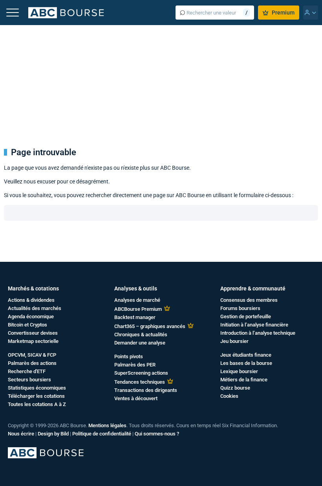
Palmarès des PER (135, 365)
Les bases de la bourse (246, 363)
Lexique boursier (239, 371)
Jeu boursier (234, 341)
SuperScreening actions (141, 373)
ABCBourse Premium (138, 309)
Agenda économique (31, 316)
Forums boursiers (240, 308)
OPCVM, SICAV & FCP (32, 355)
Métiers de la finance (243, 380)
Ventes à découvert (135, 398)
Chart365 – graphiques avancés (149, 326)
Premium (283, 12)
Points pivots (128, 356)
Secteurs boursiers (29, 380)
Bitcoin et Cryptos (27, 325)
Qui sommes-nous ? (157, 434)
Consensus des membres (249, 300)
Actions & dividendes (31, 300)
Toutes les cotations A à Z (37, 404)
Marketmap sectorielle (33, 341)
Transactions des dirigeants (145, 390)
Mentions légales (107, 425)
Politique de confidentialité (101, 434)
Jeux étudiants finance (245, 355)
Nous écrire (21, 434)
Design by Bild (53, 434)
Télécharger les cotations (36, 396)
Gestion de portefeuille (245, 316)
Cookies (229, 396)
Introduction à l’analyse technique (257, 333)
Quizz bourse (235, 388)
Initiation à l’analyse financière (254, 325)
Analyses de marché (137, 300)
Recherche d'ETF (27, 371)
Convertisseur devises (33, 333)
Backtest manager (135, 317)
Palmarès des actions (32, 363)
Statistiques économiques (37, 388)
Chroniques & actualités (140, 334)
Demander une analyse (139, 343)
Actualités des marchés (34, 308)
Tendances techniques (139, 382)
